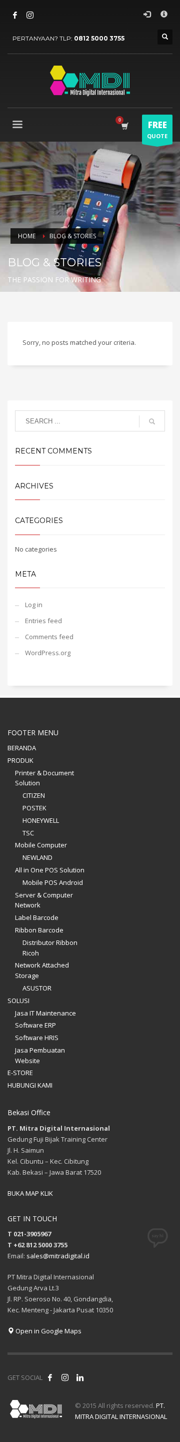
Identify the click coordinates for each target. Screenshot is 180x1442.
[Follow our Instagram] (65, 1377)
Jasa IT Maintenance (45, 1013)
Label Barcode (36, 917)
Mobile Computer (41, 844)
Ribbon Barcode (39, 929)
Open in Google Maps (48, 1330)
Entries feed (43, 620)
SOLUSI (19, 1000)
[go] (152, 421)
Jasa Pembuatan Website (40, 1055)
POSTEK (34, 807)
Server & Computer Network (44, 900)
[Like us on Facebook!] (50, 1377)
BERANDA (22, 747)
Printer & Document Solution (44, 778)
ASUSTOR (37, 988)
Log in (33, 604)
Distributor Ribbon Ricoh (50, 947)
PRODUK (21, 760)
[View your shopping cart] (124, 126)
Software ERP (35, 1025)
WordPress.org (47, 652)
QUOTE (157, 129)
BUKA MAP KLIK (30, 1193)
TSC (28, 832)
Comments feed (49, 636)
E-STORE (20, 1072)
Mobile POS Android (52, 882)
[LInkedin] (80, 1377)
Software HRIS (36, 1037)
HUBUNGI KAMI (30, 1085)
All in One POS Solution (49, 869)
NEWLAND (37, 857)
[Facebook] (15, 15)
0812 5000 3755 (99, 38)
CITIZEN (33, 795)
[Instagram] (30, 15)
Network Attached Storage (42, 970)
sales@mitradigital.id (58, 1255)
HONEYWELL (40, 820)
